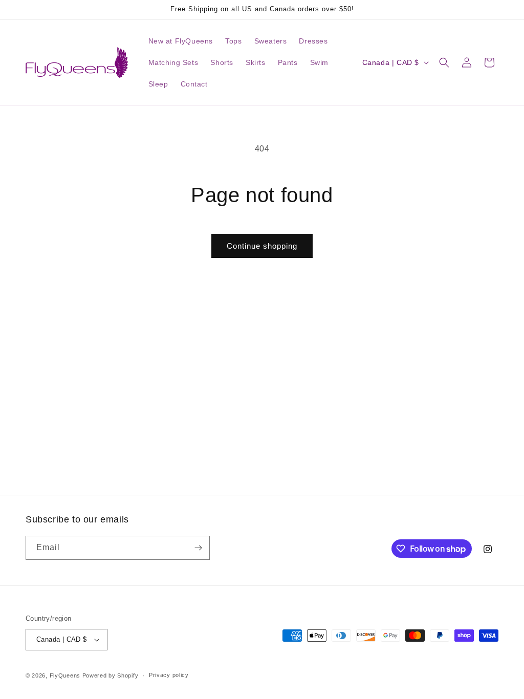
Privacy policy (169, 675)
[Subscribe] (198, 548)
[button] (444, 62)
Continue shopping (262, 246)
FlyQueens (65, 675)
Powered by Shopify (110, 675)
